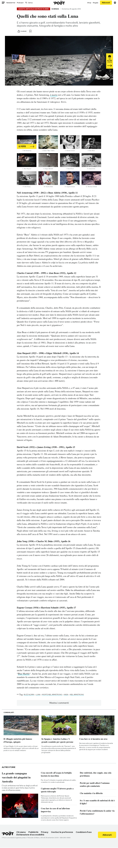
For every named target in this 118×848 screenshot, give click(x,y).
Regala (95, 3)
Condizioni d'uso (84, 832)
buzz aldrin (29, 695)
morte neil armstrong (52, 695)
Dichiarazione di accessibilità (30, 834)
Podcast (20, 3)
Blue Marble (24, 673)
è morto (54, 94)
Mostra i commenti (59, 702)
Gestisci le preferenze (62, 832)
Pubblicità (33, 832)
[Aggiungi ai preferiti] (30, 31)
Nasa (66, 695)
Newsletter (10, 3)
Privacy (44, 832)
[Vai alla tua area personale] (115, 2)
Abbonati (106, 2)
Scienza (55, 9)
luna (38, 695)
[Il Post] (59, 3)
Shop (89, 3)
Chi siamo (21, 832)
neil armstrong (77, 695)
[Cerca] (26, 2)
